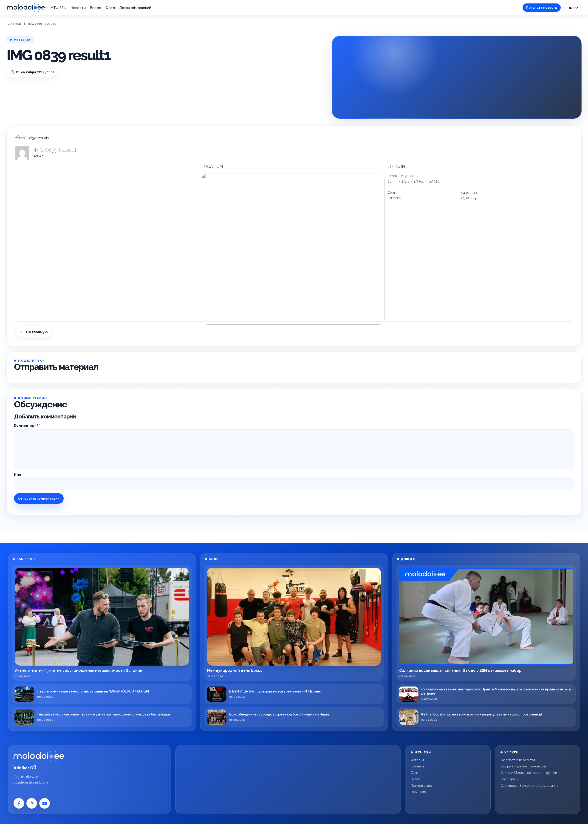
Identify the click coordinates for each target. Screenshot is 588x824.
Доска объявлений (135, 8)
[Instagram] (31, 803)
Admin (38, 156)
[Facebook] (19, 803)
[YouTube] (44, 803)
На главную (37, 332)
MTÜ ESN (58, 8)
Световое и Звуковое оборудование (529, 785)
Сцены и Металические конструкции (528, 773)
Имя (17, 475)
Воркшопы (419, 792)
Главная (13, 24)
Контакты (418, 766)
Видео (95, 8)
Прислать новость (541, 7)
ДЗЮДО (408, 559)
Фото (110, 8)
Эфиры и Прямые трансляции (523, 766)
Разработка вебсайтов (518, 760)
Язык (570, 7)
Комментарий (27, 425)
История (417, 760)
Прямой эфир (421, 785)
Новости (78, 8)
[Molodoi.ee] (39, 756)
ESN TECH (26, 559)
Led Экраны (509, 779)
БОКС (214, 559)
